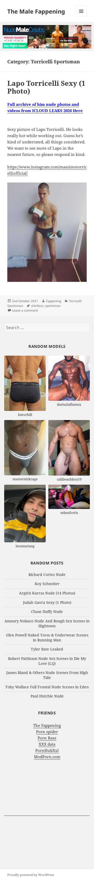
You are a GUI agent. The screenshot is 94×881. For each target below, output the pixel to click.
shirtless (37, 305)
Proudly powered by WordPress (30, 875)
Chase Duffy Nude (47, 611)
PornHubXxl (47, 750)
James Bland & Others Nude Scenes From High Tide (47, 675)
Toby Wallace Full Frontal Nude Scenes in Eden (47, 686)
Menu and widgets (81, 16)
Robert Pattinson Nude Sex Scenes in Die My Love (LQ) (47, 661)
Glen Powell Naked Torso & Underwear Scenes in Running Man (47, 637)
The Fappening (47, 725)
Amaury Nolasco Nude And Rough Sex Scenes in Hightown (47, 623)
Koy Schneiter (47, 583)
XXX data (47, 744)
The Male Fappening (36, 11)
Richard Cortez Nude (47, 574)
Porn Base (47, 737)
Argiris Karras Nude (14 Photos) (47, 593)
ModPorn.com (47, 756)
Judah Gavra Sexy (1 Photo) (47, 602)
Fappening (53, 301)
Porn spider (47, 731)
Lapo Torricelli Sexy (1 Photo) (46, 87)
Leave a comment (25, 310)
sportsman (53, 305)
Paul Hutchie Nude (47, 696)
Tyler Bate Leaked (47, 649)
